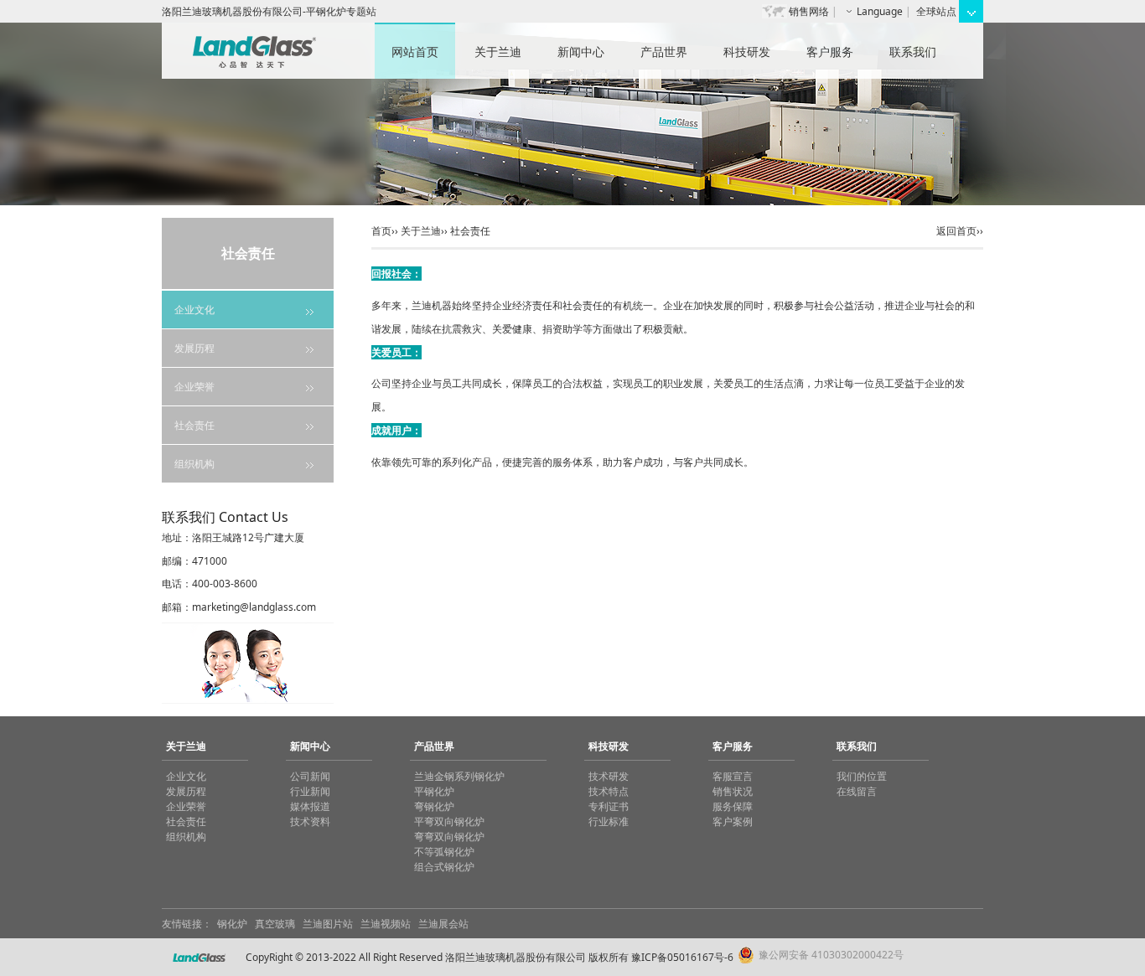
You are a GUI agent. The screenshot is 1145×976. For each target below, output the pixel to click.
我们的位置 (862, 776)
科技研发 (746, 51)
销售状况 (732, 791)
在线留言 (857, 791)
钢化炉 (232, 924)
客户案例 (732, 821)
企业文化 (194, 309)
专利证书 (608, 806)
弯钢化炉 (434, 806)
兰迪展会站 (443, 924)
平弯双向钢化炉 (449, 821)
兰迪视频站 (385, 924)
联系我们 (912, 51)
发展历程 (194, 348)
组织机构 (194, 464)
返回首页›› (959, 231)
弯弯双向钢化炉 (449, 836)
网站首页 (414, 51)
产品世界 (663, 51)
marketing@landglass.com (254, 607)
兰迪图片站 (328, 924)
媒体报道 (310, 806)
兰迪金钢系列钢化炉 (459, 776)
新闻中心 (580, 51)
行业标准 (608, 821)
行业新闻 (310, 791)
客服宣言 (732, 776)
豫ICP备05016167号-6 (682, 957)
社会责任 (194, 425)
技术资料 (310, 821)
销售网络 (809, 11)
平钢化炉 (434, 791)
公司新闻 (310, 776)
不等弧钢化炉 (444, 851)
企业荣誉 (194, 387)
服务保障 (732, 806)
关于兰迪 (497, 51)
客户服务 (829, 51)
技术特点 (608, 791)
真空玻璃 (275, 924)
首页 (381, 231)
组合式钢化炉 (444, 867)
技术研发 (608, 776)
